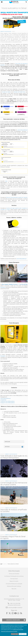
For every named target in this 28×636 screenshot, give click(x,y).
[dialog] (14, 630)
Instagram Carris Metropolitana (7, 402)
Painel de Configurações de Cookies (9, 631)
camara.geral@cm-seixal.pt (15, 607)
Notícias (7, 446)
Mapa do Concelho (14, 581)
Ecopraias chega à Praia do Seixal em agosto (12, 537)
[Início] (14, 2)
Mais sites (14, 588)
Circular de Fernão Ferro (19, 92)
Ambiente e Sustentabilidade (5, 31)
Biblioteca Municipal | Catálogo (14, 586)
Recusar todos (14, 634)
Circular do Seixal (6, 92)
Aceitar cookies (22, 634)
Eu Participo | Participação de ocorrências (14, 576)
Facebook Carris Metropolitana (7, 401)
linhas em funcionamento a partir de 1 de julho (16, 197)
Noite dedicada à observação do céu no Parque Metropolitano (13, 457)
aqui (6, 181)
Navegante (2, 287)
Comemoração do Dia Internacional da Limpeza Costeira (13, 484)
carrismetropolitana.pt (22, 130)
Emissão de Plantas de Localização (14, 583)
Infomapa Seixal (14, 578)
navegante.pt (3, 399)
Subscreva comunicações (13, 620)
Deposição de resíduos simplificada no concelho (13, 510)
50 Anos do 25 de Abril (14, 573)
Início (1, 564)
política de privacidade (18, 629)
